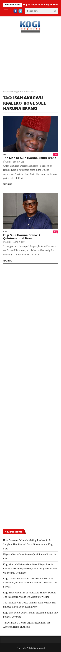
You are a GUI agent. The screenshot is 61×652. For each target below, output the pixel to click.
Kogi (28, 103)
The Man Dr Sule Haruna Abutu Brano (29, 158)
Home (5, 92)
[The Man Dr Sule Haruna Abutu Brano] (30, 134)
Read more (7, 184)
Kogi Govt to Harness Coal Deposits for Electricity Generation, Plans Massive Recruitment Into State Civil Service (30, 582)
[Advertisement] (30, 64)
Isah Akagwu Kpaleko (23, 100)
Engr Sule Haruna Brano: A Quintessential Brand (21, 236)
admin (9, 161)
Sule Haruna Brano (24, 105)
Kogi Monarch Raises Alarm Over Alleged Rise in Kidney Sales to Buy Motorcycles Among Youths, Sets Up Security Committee (30, 568)
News (5, 154)
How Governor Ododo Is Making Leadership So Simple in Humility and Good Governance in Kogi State (28, 544)
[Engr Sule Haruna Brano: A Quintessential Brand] (30, 211)
